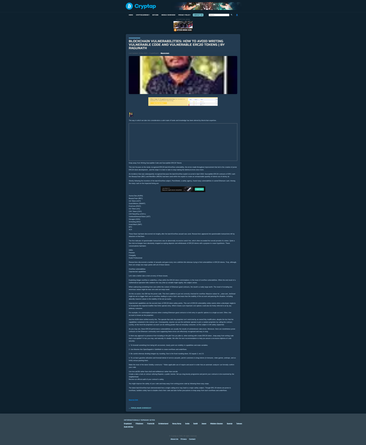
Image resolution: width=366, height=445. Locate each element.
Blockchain (165, 53)
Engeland (128, 424)
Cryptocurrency (142, 15)
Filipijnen (139, 424)
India (187, 424)
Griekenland (163, 424)
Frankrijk (150, 424)
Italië (195, 424)
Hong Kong (176, 424)
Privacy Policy (184, 15)
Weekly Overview (168, 15)
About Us (174, 439)
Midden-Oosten (216, 424)
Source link (133, 400)
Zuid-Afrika (128, 427)
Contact (192, 439)
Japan (204, 424)
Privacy (184, 439)
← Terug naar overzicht (140, 408)
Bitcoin (155, 15)
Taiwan (239, 424)
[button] (183, 142)
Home (131, 15)
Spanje (229, 424)
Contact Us (198, 15)
